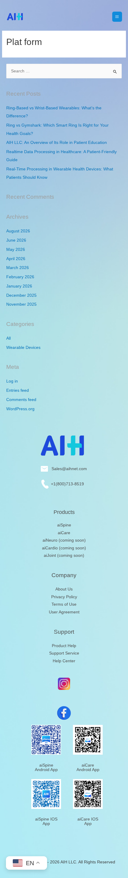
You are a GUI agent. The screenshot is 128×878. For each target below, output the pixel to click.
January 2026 (19, 286)
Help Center (64, 661)
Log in (12, 381)
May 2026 (15, 249)
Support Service (64, 653)
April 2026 (15, 259)
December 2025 (21, 295)
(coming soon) (64, 540)
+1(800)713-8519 (66, 484)
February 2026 (20, 277)
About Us (64, 589)
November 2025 (21, 304)
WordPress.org (20, 409)
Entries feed (17, 390)
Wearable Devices (23, 347)
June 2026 (16, 240)
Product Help (64, 646)
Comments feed (21, 399)
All (8, 338)
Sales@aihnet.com (67, 469)
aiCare (64, 533)
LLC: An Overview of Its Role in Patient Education (56, 142)
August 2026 (18, 231)
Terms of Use (64, 604)
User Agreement (64, 612)
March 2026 (17, 267)
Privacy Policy (64, 597)
